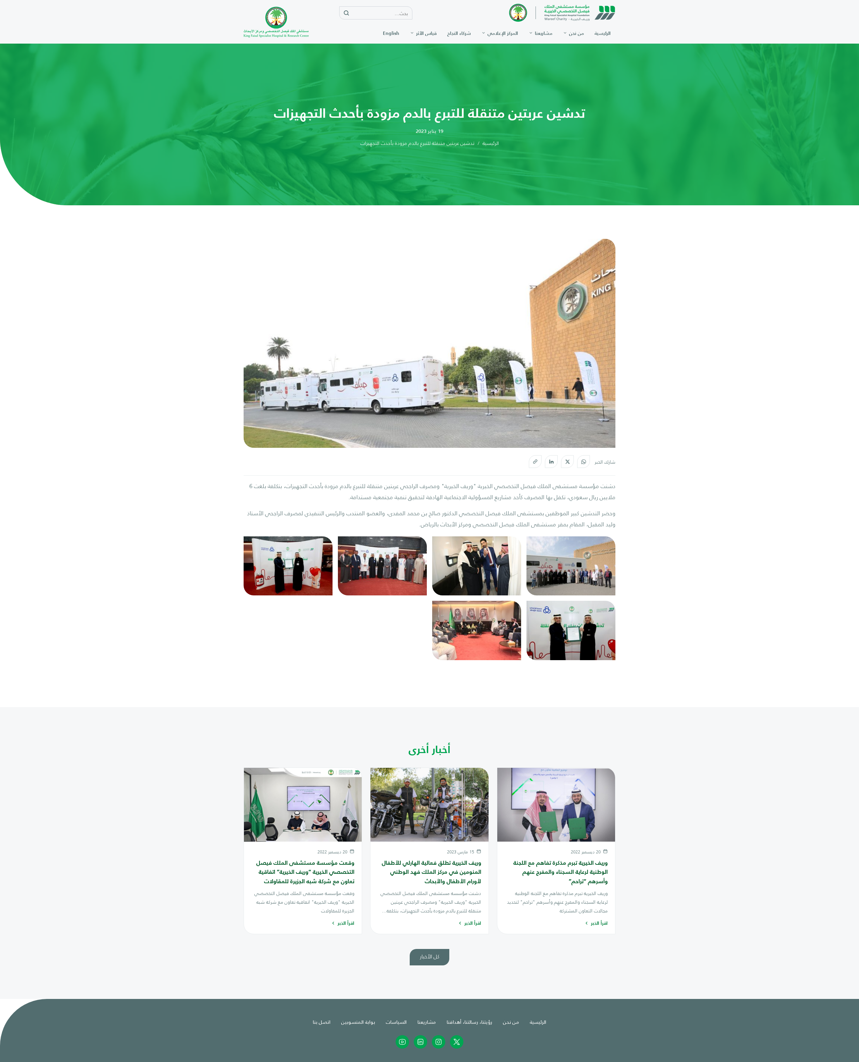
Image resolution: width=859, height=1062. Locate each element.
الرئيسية (491, 143)
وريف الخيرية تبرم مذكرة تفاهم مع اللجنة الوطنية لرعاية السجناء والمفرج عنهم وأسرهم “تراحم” (560, 872)
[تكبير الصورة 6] (476, 630)
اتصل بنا (322, 1021)
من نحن (511, 1021)
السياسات (396, 1021)
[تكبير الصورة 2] (476, 566)
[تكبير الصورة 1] (570, 566)
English (391, 33)
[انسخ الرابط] (535, 461)
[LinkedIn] (551, 461)
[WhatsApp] (583, 461)
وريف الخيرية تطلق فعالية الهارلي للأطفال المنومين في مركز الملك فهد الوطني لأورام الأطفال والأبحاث (431, 872)
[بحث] (346, 13)
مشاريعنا (426, 1021)
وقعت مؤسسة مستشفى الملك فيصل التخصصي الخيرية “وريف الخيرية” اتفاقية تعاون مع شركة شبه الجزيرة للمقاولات (305, 872)
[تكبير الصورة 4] (288, 566)
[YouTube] (402, 1042)
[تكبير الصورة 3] (382, 566)
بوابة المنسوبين (358, 1021)
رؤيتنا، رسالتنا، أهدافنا (469, 1021)
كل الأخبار (429, 956)
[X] (567, 461)
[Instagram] (438, 1042)
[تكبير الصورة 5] (570, 630)
